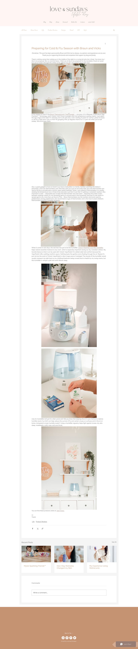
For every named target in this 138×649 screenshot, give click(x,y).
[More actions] (105, 43)
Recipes (63, 30)
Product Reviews (52, 30)
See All (114, 542)
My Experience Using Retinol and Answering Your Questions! (101, 567)
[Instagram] (63, 637)
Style (85, 30)
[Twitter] (74, 637)
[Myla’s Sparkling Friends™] (36, 554)
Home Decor (34, 30)
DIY (78, 30)
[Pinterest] (70, 637)
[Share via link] (42, 529)
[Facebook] (66, 637)
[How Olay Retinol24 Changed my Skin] (69, 554)
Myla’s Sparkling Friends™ (35, 566)
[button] (51, 22)
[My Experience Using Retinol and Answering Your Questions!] (101, 554)
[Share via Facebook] (33, 529)
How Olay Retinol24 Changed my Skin (65, 567)
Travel (71, 30)
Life (43, 30)
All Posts (24, 30)
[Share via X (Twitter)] (37, 529)
